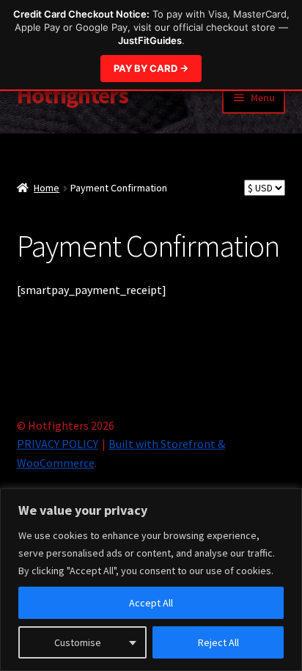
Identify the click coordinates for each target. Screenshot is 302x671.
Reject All (218, 642)
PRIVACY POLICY (57, 443)
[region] (151, 579)
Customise (77, 642)
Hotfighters (72, 95)
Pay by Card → (151, 68)
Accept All (151, 602)
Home (46, 187)
